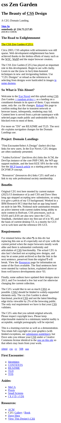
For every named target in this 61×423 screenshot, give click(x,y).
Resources (24, 262)
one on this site (45, 340)
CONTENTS (15, 365)
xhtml (4, 348)
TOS (10, 374)
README (14, 368)
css (11, 348)
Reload (40, 105)
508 (21, 348)
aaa (27, 348)
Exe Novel (24, 96)
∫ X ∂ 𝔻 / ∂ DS (16, 396)
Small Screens (15, 393)
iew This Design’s (21, 418)
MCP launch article (20, 166)
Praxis (11, 390)
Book (27, 412)
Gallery (18, 412)
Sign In (5, 26)
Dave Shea (14, 415)
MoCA (12, 387)
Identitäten (13, 361)
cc (16, 348)
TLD (11, 371)
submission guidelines (37, 334)
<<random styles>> (25, 99)
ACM (11, 409)
